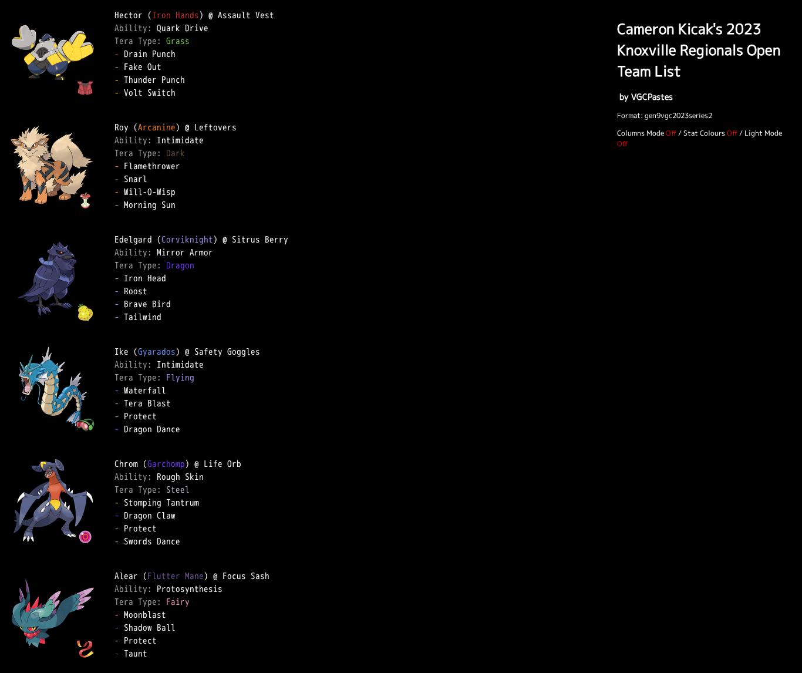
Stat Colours (704, 133)
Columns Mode (640, 133)
